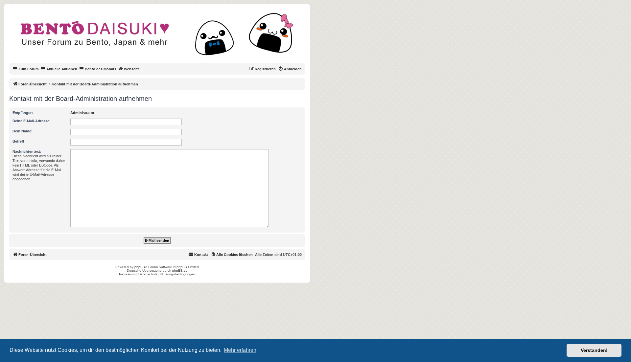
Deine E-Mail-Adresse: (31, 121)
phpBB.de (180, 270)
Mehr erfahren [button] (240, 350)
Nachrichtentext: (26, 151)
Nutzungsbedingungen (177, 274)
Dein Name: (22, 131)
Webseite (132, 69)
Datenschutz (147, 274)
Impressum (127, 274)
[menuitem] (290, 69)
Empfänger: (22, 113)
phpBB (139, 267)
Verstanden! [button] (594, 350)
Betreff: (19, 141)
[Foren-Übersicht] (162, 37)
